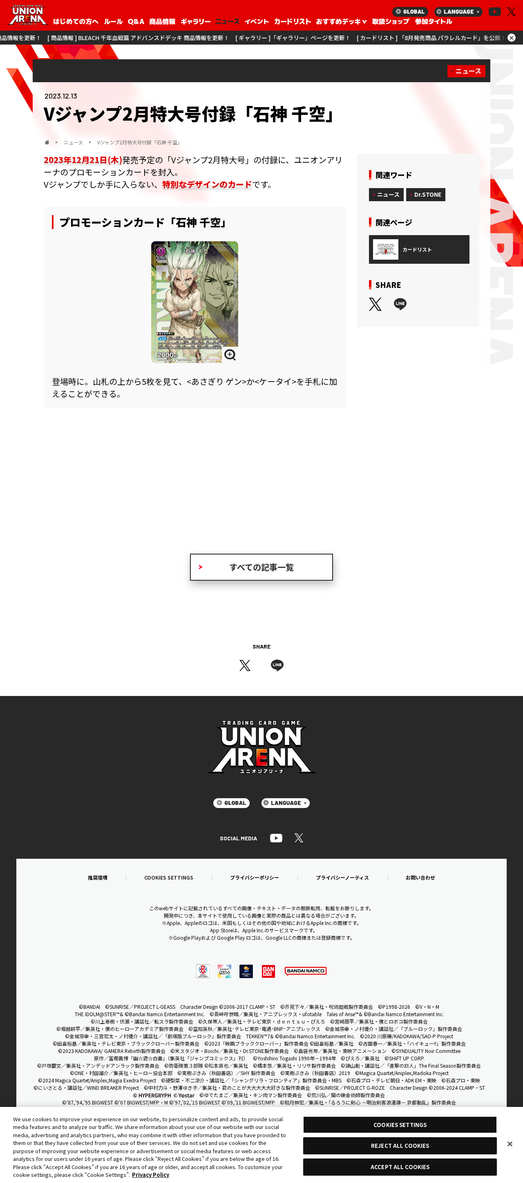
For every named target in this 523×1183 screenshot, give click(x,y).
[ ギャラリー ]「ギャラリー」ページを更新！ (263, 38)
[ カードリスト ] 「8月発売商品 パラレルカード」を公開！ (402, 38)
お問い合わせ (420, 877)
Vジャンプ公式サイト (105, 487)
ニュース (468, 71)
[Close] (510, 1144)
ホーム (47, 142)
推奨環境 (97, 877)
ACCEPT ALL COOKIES (400, 1167)
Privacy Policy (150, 1175)
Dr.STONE (427, 194)
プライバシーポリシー (254, 877)
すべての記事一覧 (261, 567)
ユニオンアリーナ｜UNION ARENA (27, 15)
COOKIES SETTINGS (168, 877)
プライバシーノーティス (342, 877)
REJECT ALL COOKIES (400, 1146)
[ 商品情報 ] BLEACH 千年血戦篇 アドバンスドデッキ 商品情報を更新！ (109, 38)
